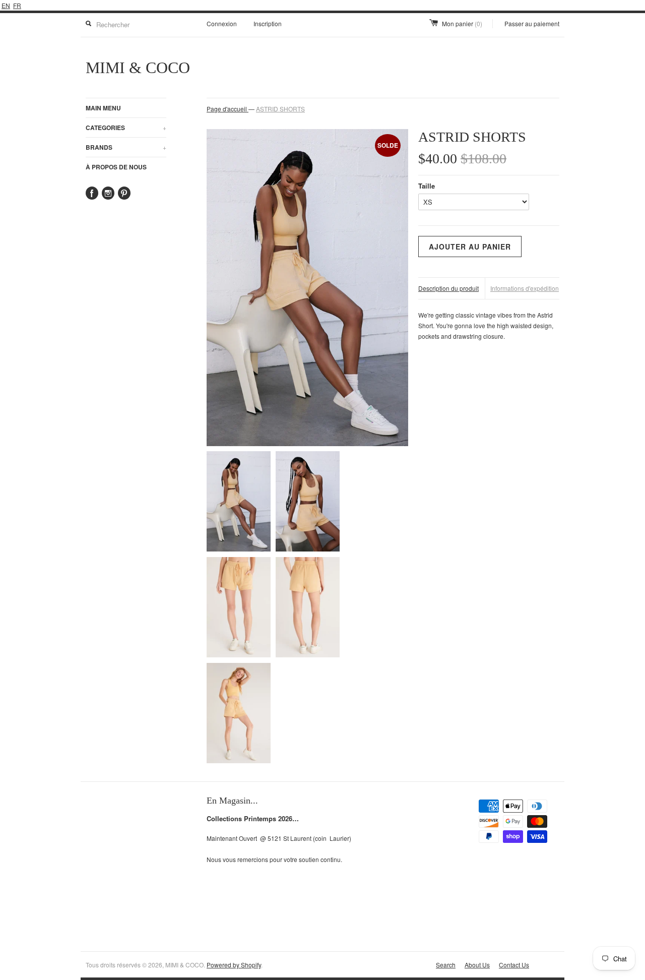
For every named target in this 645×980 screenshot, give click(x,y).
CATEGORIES (126, 127)
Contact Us (514, 964)
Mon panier (462, 23)
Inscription (267, 23)
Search (446, 964)
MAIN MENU (103, 107)
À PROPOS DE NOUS (116, 166)
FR (17, 5)
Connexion (222, 23)
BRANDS (126, 147)
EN (6, 5)
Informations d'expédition (524, 288)
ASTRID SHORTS (280, 108)
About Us (477, 964)
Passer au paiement (531, 23)
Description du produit (448, 288)
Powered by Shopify (234, 964)
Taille (426, 186)
